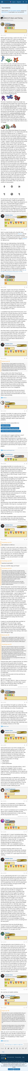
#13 (26, 942)
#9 (26, 745)
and (8, 450)
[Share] (25, 35)
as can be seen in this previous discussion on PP (13, 270)
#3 (26, 287)
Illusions (20, 234)
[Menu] (2, 2)
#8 (26, 702)
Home (2, 1058)
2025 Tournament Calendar (14, 10)
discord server (5, 12)
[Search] (26, 1)
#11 (26, 832)
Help (23, 1057)
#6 (26, 463)
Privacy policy (18, 1057)
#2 (26, 229)
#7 (26, 539)
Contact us (3, 1057)
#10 (26, 801)
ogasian (25, 238)
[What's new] (23, 1)
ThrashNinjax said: (6, 542)
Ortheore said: (5, 361)
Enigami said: (5, 1010)
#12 (26, 873)
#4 (26, 358)
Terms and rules (10, 1057)
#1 (26, 35)
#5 (26, 411)
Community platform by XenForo (13, 1061)
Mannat (7, 932)
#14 (26, 989)
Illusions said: (5, 635)
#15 (26, 1007)
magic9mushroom (10, 789)
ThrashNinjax (9, 454)
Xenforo (4, 1055)
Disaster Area (9, 215)
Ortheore (4, 20)
